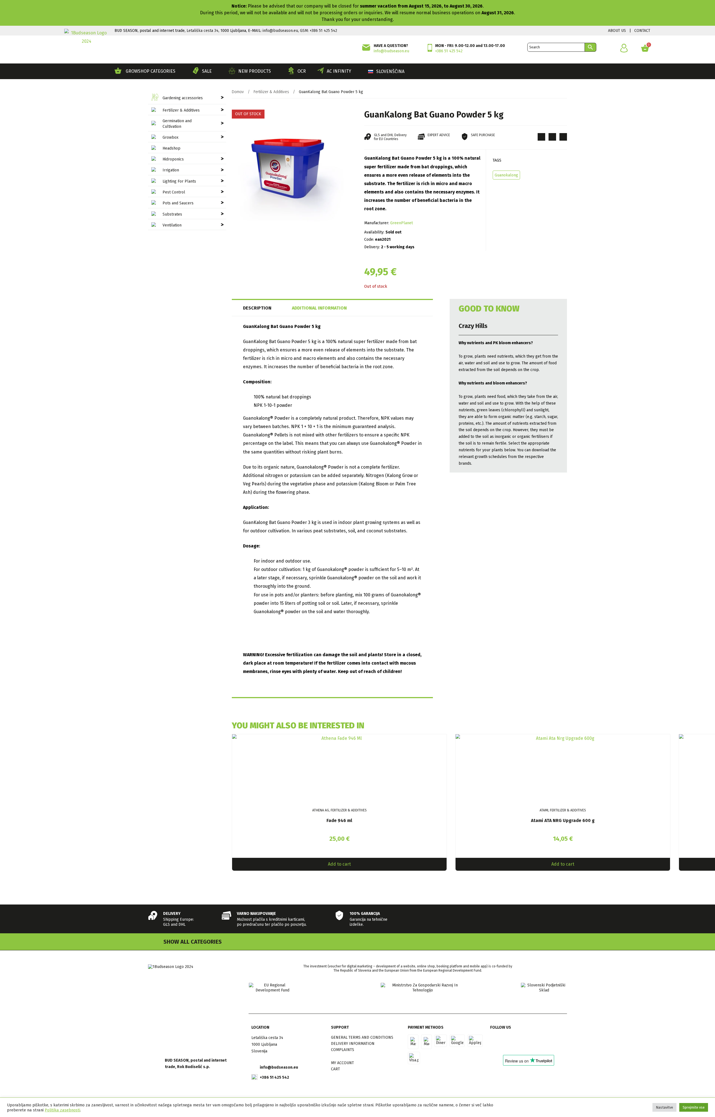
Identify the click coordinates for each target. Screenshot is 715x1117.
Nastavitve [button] (664, 1107)
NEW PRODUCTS (254, 71)
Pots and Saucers (178, 203)
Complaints (342, 1049)
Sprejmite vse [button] (694, 1107)
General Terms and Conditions (362, 1037)
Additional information (319, 308)
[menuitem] (386, 71)
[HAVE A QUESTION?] (366, 47)
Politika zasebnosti (62, 1110)
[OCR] (291, 70)
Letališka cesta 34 (202, 30)
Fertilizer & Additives (181, 110)
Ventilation (172, 225)
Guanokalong (506, 175)
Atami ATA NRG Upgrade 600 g (563, 820)
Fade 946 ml (339, 820)
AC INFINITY (339, 71)
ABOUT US (617, 30)
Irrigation (171, 170)
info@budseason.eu (280, 30)
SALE (207, 71)
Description (257, 308)
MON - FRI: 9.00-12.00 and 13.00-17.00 (470, 45)
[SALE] (195, 70)
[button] (541, 137)
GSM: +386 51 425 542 (318, 30)
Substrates (172, 214)
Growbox (170, 137)
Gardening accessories (183, 98)
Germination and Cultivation (177, 124)
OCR (301, 71)
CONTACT (642, 30)
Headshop (171, 148)
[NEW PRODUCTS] (231, 70)
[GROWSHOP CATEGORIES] (118, 70)
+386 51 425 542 (449, 51)
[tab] (266, 308)
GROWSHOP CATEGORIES (150, 71)
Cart (335, 1069)
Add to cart (339, 864)
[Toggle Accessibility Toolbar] (706, 14)
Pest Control (174, 192)
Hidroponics (173, 159)
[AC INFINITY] (320, 70)
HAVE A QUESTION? (391, 45)
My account (342, 1063)
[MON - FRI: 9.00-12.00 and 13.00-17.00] (430, 48)
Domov (238, 91)
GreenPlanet (401, 223)
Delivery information (353, 1043)
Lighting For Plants (179, 181)
